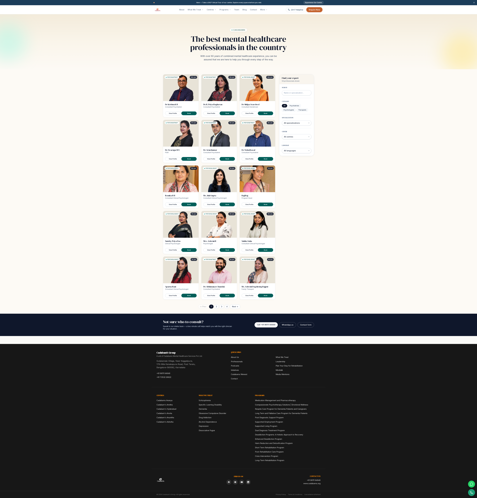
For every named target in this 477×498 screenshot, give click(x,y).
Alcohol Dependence (208, 422)
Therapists (302, 110)
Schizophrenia (205, 400)
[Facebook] (228, 482)
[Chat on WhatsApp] (471, 484)
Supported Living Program (266, 426)
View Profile (173, 113)
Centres (210, 9)
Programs (223, 9)
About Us (235, 357)
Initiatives (235, 370)
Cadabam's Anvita (164, 413)
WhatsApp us (287, 325)
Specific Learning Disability (210, 405)
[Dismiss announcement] (474, 2)
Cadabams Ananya (164, 400)
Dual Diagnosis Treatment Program (270, 430)
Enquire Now (314, 10)
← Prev (203, 306)
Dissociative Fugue (207, 430)
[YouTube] (241, 482)
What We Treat (194, 9)
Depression (204, 426)
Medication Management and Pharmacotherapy (275, 400)
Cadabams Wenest (239, 374)
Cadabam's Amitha (165, 405)
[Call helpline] (471, 492)
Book (189, 113)
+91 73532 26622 (164, 377)
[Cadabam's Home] (158, 9)
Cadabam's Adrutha (165, 422)
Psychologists (289, 110)
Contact (234, 378)
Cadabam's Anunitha (165, 417)
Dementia (203, 409)
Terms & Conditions (295, 494)
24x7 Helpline (297, 10)
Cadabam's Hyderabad (166, 409)
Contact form (305, 325)
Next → (235, 306)
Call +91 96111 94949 (266, 325)
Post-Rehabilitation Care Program (269, 452)
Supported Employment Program (269, 422)
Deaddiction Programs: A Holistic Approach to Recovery (279, 434)
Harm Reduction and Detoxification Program (274, 443)
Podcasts (235, 366)
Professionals (237, 361)
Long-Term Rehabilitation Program (269, 460)
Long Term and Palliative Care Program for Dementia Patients (281, 413)
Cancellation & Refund (312, 494)
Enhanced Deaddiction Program (268, 439)
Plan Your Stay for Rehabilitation (289, 366)
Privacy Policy (281, 494)
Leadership (280, 361)
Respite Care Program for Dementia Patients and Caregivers (281, 409)
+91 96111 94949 (163, 373)
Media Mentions (282, 374)
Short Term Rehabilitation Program (269, 447)
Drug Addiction (205, 417)
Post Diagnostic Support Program (269, 417)
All (284, 106)
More (262, 9)
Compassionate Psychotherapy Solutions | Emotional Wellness (281, 405)
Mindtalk (279, 370)
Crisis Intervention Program (266, 456)
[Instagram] (235, 482)
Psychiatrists (294, 106)
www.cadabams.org (311, 483)
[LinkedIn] (248, 482)
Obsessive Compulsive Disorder (212, 413)
